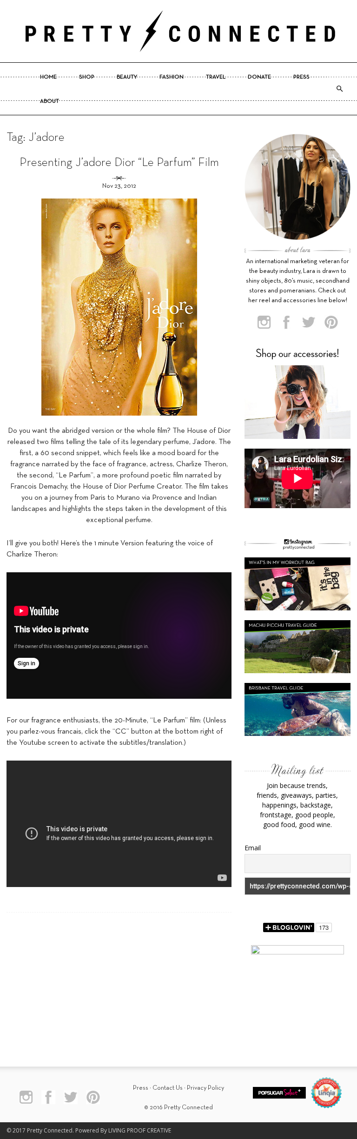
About (49, 101)
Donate (259, 77)
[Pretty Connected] (178, 31)
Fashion (171, 77)
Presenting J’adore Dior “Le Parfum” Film (119, 163)
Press (301, 77)
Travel (215, 77)
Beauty (127, 77)
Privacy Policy (205, 1088)
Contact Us (167, 1088)
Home (48, 77)
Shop (86, 77)
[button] (339, 89)
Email (253, 847)
